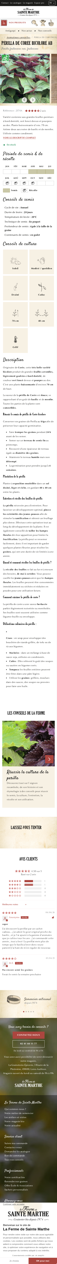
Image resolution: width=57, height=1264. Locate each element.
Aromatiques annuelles (18, 37)
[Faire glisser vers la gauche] (24, 100)
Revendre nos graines (16, 1181)
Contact (5, 3)
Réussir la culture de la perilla (28, 775)
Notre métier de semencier (19, 1113)
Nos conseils (45, 30)
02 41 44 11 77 (28, 1044)
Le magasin (28, 3)
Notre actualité (13, 1125)
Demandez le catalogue (17, 1151)
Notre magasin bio (14, 1121)
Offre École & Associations (19, 1185)
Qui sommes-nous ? (15, 1109)
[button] (13, 22)
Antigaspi (10, 30)
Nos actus (27, 30)
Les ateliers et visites (15, 1117)
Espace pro (39, 3)
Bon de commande (15, 1155)
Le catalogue (15, 3)
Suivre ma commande (16, 1143)
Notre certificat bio (15, 1177)
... (2, 37)
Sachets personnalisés (16, 1189)
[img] (9, 913)
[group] (28, 1001)
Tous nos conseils (14, 1159)
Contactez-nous (28, 1035)
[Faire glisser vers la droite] (32, 100)
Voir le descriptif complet (19, 138)
